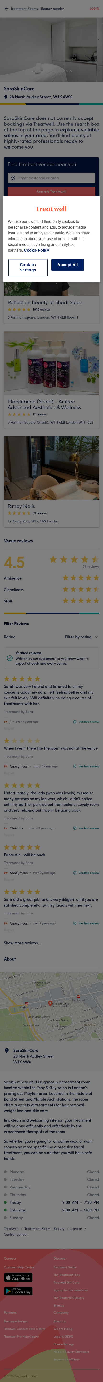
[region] (52, 239)
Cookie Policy (36, 250)
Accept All (67, 265)
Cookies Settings (28, 267)
